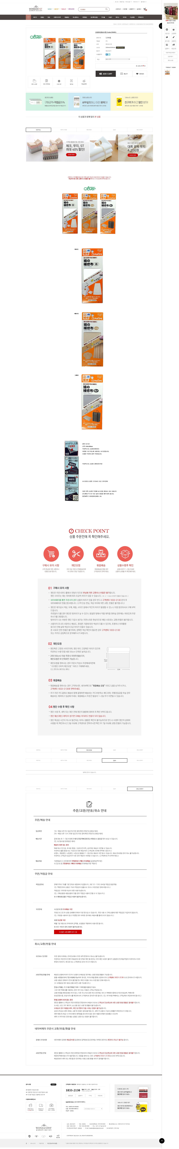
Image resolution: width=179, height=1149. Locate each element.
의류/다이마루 (57, 17)
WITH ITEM (64, 129)
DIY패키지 (140, 17)
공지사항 (167, 41)
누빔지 (110, 17)
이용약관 (41, 1143)
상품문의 (174, 41)
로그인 (116, 1)
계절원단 (66, 17)
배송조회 (174, 48)
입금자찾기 (170, 56)
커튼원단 (84, 17)
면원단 (42, 17)
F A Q (90, 1095)
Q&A (114, 129)
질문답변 (70, 1095)
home (114, 24)
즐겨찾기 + (143, 1)
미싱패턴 (132, 17)
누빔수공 (167, 33)
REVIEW (89, 129)
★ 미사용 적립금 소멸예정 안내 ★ (35, 1094)
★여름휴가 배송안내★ (32, 1090)
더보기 (53, 1084)
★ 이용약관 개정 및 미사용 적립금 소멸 (37, 1092)
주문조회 (100, 1095)
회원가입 (122, 1)
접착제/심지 (125, 24)
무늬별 (103, 17)
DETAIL (38, 130)
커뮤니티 (135, 1)
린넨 (49, 17)
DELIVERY (140, 129)
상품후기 (167, 48)
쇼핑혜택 (174, 33)
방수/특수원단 (94, 17)
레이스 (117, 17)
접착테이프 (132, 24)
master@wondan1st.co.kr (96, 1128)
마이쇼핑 (127, 1)
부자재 (124, 17)
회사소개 (32, 1143)
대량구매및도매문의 (170, 52)
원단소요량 (170, 60)
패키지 (35, 17)
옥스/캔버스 (76, 17)
